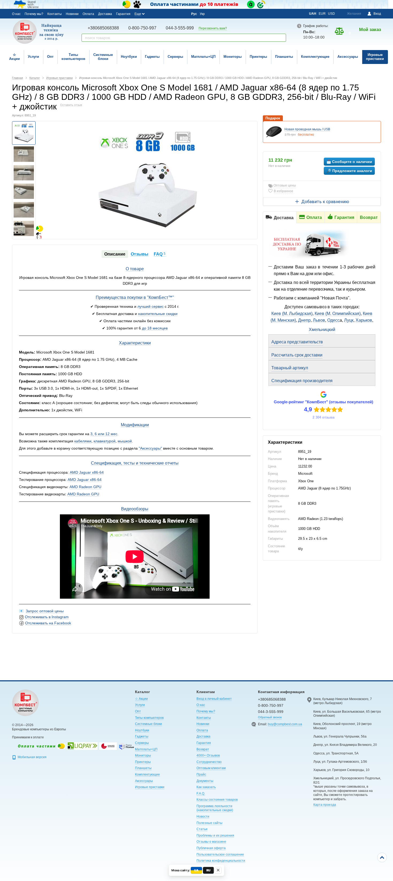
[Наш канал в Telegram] (175, 14)
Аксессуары (347, 57)
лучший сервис (150, 306)
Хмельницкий (322, 329)
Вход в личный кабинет (214, 699)
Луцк (348, 320)
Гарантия (123, 14)
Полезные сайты (209, 823)
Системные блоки (103, 57)
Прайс (201, 774)
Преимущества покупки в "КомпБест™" (135, 297)
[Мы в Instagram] (160, 13)
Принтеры (258, 57)
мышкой (125, 441)
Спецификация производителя (302, 380)
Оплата (88, 14)
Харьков (364, 320)
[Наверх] (382, 857)
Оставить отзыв (71, 105)
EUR (322, 13)
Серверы (175, 57)
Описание (114, 254)
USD (331, 13)
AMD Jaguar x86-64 (87, 472)
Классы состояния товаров (217, 800)
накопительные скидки (158, 314)
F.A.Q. (200, 793)
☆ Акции (14, 57)
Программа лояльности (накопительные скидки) (214, 808)
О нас (16, 14)
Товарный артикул (289, 368)
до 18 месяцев (155, 328)
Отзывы (139, 254)
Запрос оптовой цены (45, 611)
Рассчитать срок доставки (296, 355)
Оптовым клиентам (211, 768)
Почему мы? (34, 14)
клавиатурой (104, 441)
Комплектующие (315, 57)
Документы (204, 781)
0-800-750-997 (142, 28)
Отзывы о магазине (211, 842)
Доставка (105, 14)
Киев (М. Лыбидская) (292, 313)
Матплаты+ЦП (203, 57)
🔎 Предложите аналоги (349, 171)
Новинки (72, 14)
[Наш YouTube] (167, 13)
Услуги (33, 57)
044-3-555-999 (180, 28)
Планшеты (284, 57)
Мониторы (233, 57)
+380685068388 (103, 28)
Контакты (54, 14)
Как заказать (206, 787)
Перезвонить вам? (213, 28)
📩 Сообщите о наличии (349, 162)
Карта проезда (324, 805)
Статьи (201, 829)
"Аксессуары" (150, 448)
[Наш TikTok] (182, 14)
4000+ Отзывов (208, 755)
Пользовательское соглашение (220, 854)
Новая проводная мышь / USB (307, 129)
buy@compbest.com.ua (285, 724)
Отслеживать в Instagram (47, 617)
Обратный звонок (270, 717)
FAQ (159, 254)
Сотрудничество (209, 762)
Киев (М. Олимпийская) (338, 313)
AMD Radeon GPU (85, 487)
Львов (319, 320)
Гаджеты (152, 57)
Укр (202, 14)
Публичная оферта (211, 848)
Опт (50, 57)
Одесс (333, 320)
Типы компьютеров (73, 57)
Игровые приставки (375, 57)
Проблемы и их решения (215, 835)
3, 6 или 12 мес (103, 434)
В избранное (283, 191)
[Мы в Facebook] (153, 13)
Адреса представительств (297, 342)
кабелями (82, 441)
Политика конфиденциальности (220, 861)
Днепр (304, 320)
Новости (202, 816)
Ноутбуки (129, 57)
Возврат (202, 749)
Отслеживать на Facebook (48, 623)
